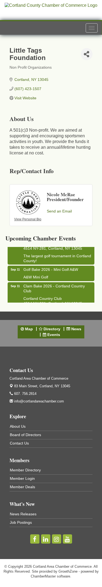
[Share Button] (86, 54)
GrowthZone (68, 571)
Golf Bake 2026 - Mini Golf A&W (50, 268)
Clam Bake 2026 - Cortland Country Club (54, 287)
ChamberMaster (43, 576)
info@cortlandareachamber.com (38, 401)
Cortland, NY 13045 (42, 386)
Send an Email (59, 211)
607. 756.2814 (24, 394)
